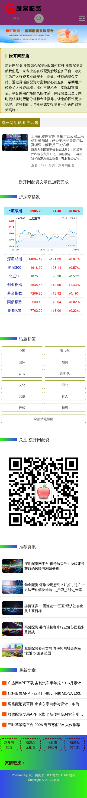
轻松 (22, 407)
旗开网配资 (9, 744)
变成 (22, 396)
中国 (22, 350)
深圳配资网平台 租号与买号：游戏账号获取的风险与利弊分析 (54, 566)
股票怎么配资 (30, 744)
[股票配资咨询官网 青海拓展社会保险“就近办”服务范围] (12, 650)
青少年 (65, 350)
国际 (22, 362)
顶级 (65, 407)
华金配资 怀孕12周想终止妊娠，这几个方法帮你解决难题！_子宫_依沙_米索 (54, 587)
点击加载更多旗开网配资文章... (43, 181)
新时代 (65, 373)
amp (22, 373)
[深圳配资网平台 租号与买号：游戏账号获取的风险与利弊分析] (12, 566)
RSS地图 (52, 774)
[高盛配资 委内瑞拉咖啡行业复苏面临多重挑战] (12, 629)
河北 (65, 384)
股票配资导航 (75, 744)
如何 (65, 362)
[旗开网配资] (24, 7)
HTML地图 (67, 774)
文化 (22, 384)
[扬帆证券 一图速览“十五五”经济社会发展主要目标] (12, 608)
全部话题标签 (43, 418)
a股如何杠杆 (53, 744)
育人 (65, 396)
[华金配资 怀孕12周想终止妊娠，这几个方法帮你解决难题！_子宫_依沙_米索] (12, 587)
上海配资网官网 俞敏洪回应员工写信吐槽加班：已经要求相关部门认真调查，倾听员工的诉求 (57, 140)
